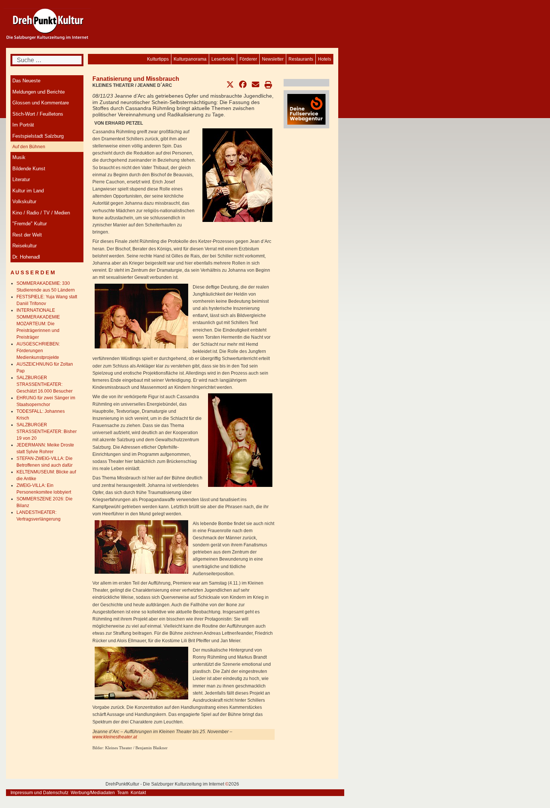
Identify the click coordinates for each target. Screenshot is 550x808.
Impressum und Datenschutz (39, 792)
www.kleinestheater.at (114, 737)
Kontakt (138, 792)
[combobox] (47, 60)
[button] (230, 84)
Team (122, 792)
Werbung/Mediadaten (93, 792)
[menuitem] (324, 59)
